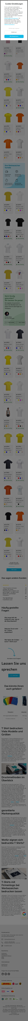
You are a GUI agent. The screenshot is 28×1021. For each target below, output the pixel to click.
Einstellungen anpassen (14, 28)
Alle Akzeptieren (14, 36)
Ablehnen (14, 32)
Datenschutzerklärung (9, 24)
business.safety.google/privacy (11, 18)
